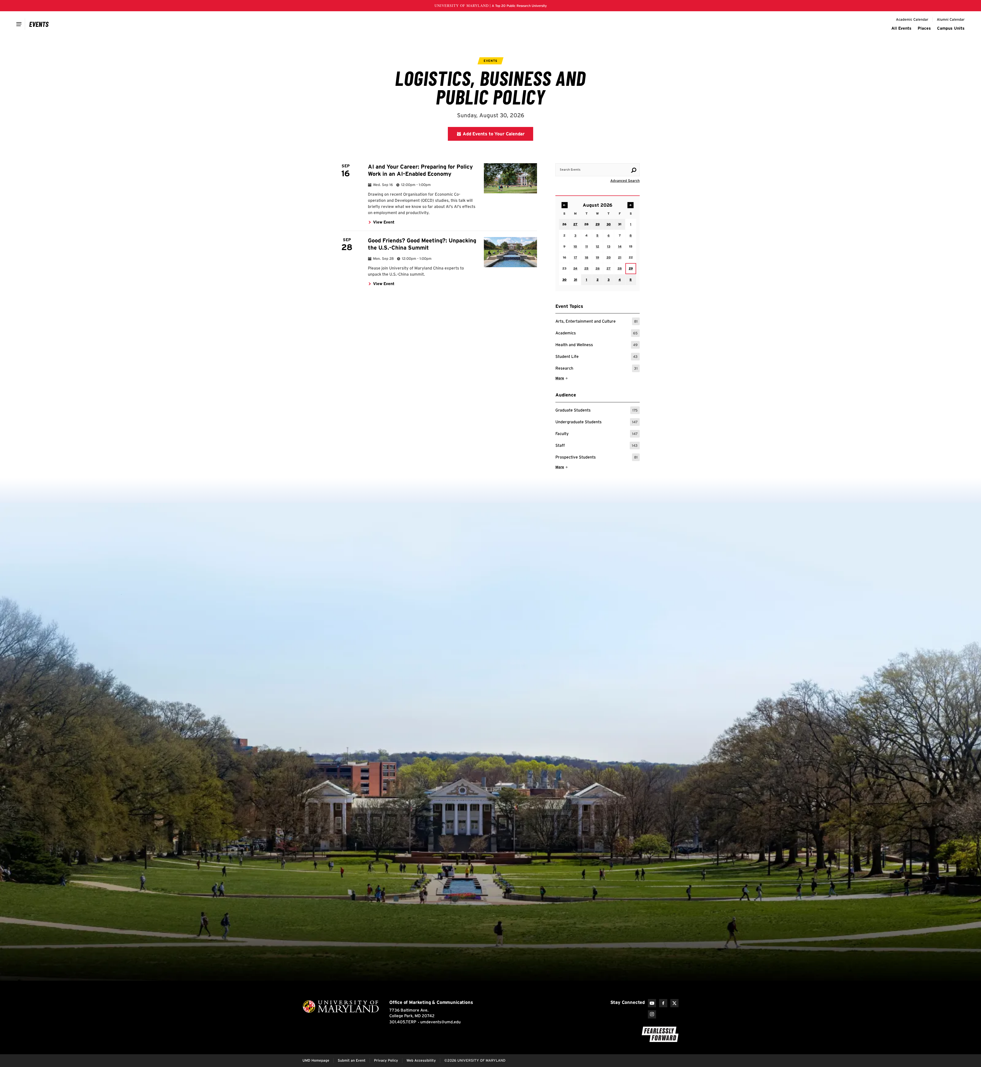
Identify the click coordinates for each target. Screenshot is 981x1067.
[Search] (633, 170)
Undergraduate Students (596, 422)
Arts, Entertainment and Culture (596, 322)
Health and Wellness (596, 345)
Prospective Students (596, 458)
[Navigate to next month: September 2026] (630, 205)
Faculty (596, 434)
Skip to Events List (617, 158)
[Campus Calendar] (39, 24)
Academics (596, 334)
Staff (596, 446)
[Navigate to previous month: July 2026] (565, 205)
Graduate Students (596, 411)
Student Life (596, 357)
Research (596, 369)
